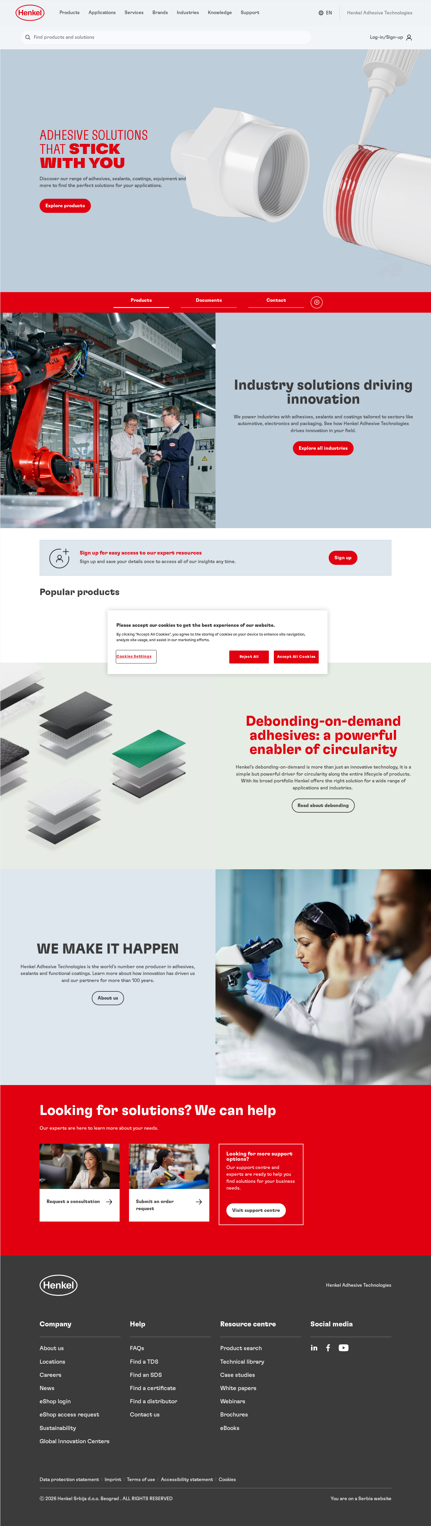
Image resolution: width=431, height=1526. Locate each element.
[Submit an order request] (169, 1183)
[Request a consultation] (80, 1183)
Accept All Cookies (296, 657)
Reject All (249, 657)
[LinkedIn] (314, 1347)
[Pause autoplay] (316, 302)
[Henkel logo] (30, 13)
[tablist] (209, 302)
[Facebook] (328, 1347)
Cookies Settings (133, 656)
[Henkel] (59, 1285)
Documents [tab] (209, 300)
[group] (215, 181)
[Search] (29, 37)
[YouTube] (344, 1347)
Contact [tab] (276, 300)
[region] (218, 642)
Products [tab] (141, 300)
